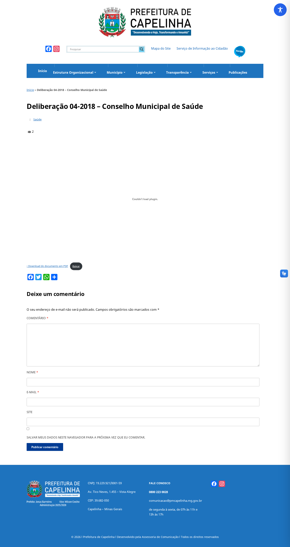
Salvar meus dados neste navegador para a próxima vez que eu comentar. (86, 437)
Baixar (76, 266)
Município (115, 72)
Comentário (37, 318)
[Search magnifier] (141, 49)
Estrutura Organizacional (73, 72)
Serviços (208, 72)
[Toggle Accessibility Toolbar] (280, 10)
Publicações (238, 72)
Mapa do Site (161, 48)
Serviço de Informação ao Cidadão (202, 48)
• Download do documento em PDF (47, 266)
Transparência (177, 72)
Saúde (37, 119)
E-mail (33, 392)
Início (42, 71)
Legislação (144, 72)
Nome (32, 372)
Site (29, 412)
